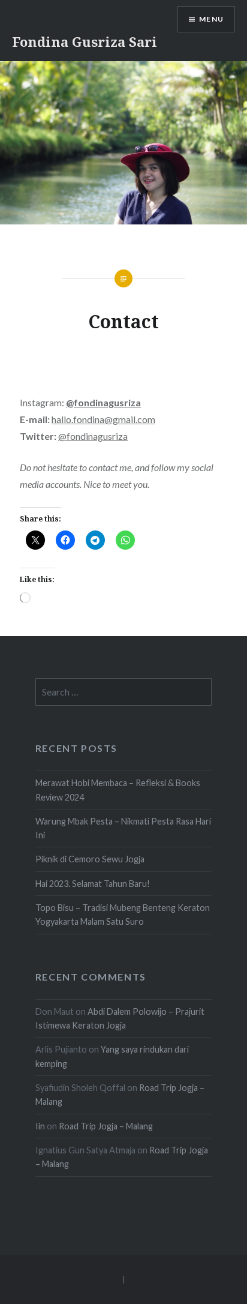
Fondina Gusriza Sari (84, 41)
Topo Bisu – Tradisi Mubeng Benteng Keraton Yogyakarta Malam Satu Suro (122, 915)
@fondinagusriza (93, 436)
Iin (40, 1126)
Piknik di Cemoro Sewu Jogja (89, 859)
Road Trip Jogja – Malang (106, 1126)
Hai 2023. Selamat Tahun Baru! (92, 884)
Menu (211, 18)
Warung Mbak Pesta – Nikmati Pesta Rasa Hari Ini (123, 828)
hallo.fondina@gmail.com (103, 419)
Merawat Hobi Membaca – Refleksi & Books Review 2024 (117, 790)
